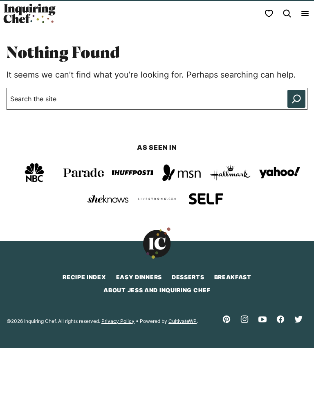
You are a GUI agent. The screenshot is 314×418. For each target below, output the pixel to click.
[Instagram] (244, 319)
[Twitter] (298, 319)
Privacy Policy (118, 321)
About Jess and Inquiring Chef (156, 290)
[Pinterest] (227, 319)
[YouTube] (262, 319)
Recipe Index (84, 276)
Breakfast (232, 276)
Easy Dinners (139, 276)
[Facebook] (280, 319)
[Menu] (305, 13)
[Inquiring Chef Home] (29, 13)
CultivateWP (182, 321)
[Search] (287, 13)
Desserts (188, 276)
